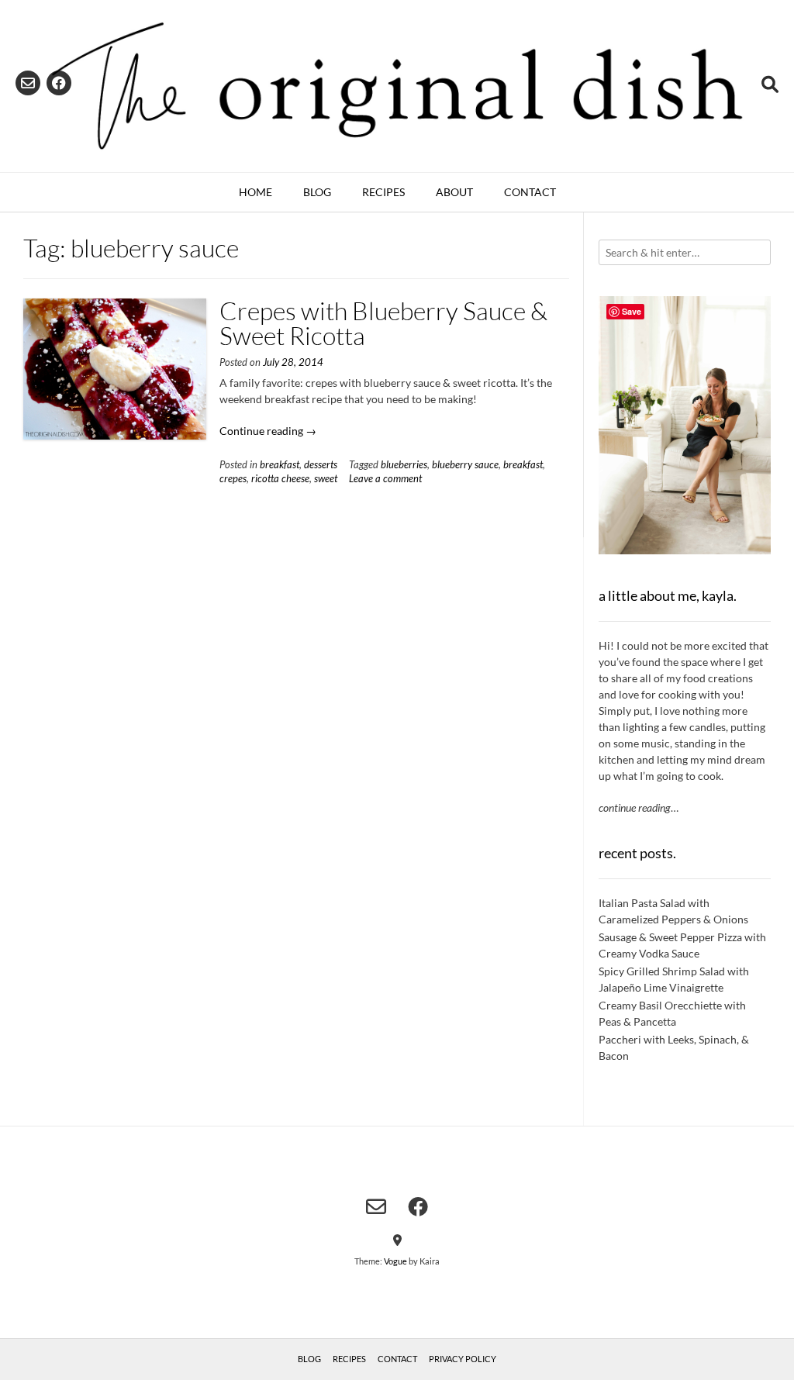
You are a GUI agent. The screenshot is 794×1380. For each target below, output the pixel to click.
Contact (530, 191)
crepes (233, 479)
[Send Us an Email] (28, 83)
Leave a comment (385, 479)
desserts (320, 465)
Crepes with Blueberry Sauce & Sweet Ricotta (383, 322)
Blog (317, 191)
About (454, 191)
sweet (325, 479)
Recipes (383, 191)
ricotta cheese (280, 479)
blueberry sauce (465, 465)
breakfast (279, 465)
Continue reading (267, 430)
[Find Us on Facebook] (59, 83)
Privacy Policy (462, 1359)
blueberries (404, 465)
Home (255, 191)
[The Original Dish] (397, 86)
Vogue (395, 1261)
